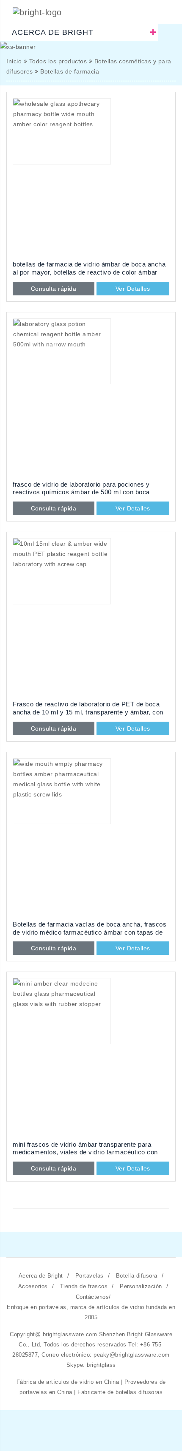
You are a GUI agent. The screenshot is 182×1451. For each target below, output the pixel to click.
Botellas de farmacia (69, 71)
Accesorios (33, 1286)
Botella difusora (136, 1275)
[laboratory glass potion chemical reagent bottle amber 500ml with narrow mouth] (91, 397)
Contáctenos (92, 1297)
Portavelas (89, 1275)
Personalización (141, 1286)
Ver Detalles (133, 288)
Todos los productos (58, 61)
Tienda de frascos (84, 1286)
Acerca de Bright (41, 1275)
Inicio (14, 61)
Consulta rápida (54, 288)
